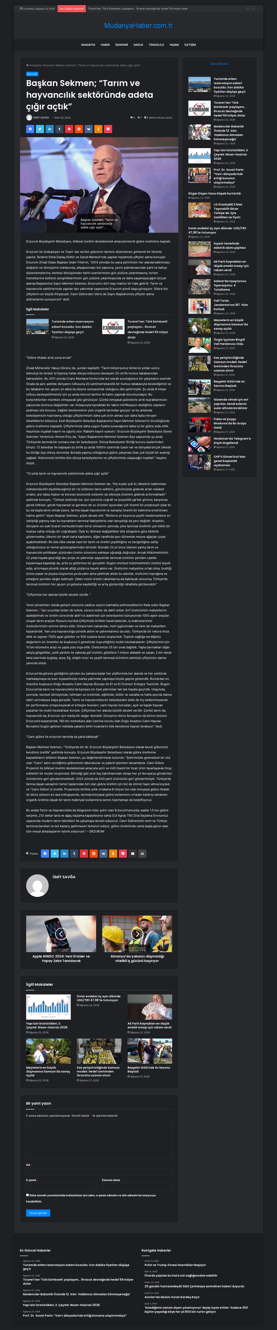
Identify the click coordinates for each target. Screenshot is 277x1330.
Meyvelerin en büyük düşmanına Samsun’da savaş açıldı (48, 1071)
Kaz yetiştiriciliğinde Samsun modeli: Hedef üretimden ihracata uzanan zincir (98, 1071)
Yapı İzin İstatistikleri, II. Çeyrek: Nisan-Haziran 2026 (47, 1025)
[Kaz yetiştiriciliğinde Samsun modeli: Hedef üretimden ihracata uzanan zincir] (99, 1051)
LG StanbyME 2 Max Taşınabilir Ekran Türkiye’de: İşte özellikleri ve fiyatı (228, 210)
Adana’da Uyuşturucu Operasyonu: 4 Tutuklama (230, 285)
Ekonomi (121, 44)
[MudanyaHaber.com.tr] (138, 25)
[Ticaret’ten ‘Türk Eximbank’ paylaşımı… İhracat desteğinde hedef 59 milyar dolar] (113, 326)
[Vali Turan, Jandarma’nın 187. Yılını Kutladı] (199, 306)
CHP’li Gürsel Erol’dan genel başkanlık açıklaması (229, 461)
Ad (29, 1164)
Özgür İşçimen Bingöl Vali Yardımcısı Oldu (229, 342)
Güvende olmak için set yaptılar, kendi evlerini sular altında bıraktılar (231, 404)
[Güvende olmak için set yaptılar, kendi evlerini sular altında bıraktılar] (199, 405)
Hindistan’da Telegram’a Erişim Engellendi (232, 441)
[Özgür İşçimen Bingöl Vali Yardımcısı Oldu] (199, 345)
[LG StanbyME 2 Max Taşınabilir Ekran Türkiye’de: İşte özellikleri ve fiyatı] (199, 210)
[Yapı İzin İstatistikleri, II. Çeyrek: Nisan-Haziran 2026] (48, 1007)
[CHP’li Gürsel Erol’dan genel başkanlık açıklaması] (199, 462)
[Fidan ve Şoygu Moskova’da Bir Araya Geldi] (199, 424)
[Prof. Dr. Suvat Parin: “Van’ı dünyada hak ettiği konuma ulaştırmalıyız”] (199, 175)
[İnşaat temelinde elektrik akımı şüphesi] (199, 249)
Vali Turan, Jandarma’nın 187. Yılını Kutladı (231, 305)
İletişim (190, 44)
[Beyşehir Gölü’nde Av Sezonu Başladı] (150, 1051)
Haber (105, 44)
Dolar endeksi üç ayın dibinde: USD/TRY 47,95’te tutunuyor (99, 998)
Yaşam (174, 44)
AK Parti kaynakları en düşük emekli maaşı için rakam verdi (150, 1025)
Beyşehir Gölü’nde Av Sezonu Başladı (149, 1070)
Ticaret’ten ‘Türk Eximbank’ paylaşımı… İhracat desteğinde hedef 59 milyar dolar (230, 109)
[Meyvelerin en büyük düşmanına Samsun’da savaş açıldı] (48, 1051)
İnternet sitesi (111, 1180)
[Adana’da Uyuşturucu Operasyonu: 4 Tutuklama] (199, 286)
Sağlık (138, 44)
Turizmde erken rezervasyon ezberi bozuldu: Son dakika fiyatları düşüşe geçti (73, 326)
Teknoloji (156, 44)
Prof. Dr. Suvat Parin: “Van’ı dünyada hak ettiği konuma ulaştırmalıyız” (229, 176)
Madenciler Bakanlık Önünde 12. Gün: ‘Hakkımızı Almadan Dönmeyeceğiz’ (134, 8)
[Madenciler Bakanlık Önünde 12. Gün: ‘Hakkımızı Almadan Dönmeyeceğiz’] (199, 132)
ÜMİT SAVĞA (41, 117)
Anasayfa (88, 44)
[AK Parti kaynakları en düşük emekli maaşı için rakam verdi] (150, 1007)
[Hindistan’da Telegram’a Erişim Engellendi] (199, 444)
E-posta (32, 1180)
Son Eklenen (220, 64)
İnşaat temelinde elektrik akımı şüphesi (230, 245)
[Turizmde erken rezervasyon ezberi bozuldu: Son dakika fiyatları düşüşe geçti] (37, 326)
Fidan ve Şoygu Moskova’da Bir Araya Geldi (230, 423)
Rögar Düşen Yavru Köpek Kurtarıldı (214, 193)
